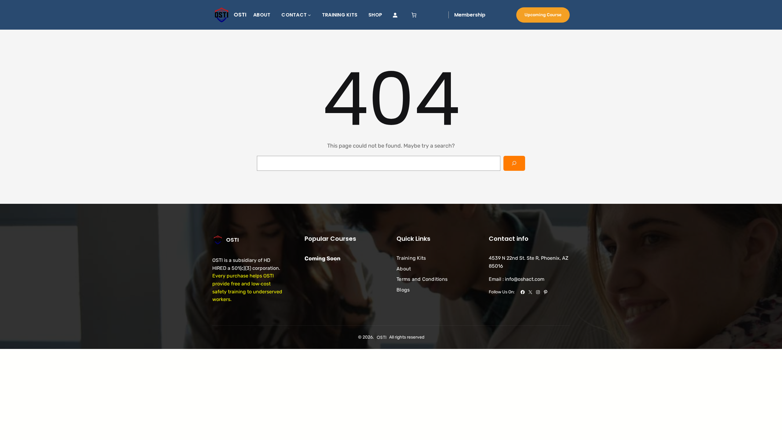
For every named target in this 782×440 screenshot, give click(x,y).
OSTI (240, 14)
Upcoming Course (542, 14)
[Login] (395, 15)
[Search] (514, 163)
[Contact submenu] (309, 14)
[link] (414, 15)
